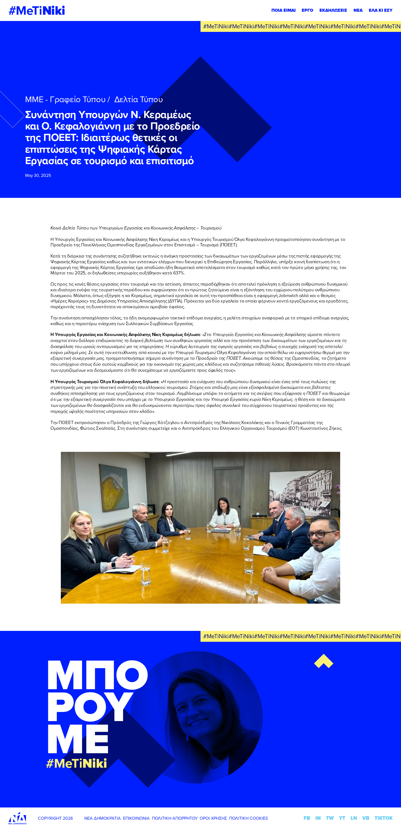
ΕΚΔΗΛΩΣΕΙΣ (333, 10)
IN (318, 818)
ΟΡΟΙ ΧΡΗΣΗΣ (213, 818)
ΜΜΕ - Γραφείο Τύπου (65, 99)
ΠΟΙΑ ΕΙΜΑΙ (283, 10)
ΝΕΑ (358, 10)
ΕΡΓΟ (307, 10)
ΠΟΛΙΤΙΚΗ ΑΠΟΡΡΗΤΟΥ (175, 818)
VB (365, 818)
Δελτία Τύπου (138, 99)
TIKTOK (384, 818)
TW (330, 818)
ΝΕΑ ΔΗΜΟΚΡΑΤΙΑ (102, 818)
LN (354, 818)
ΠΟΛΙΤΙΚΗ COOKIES (248, 818)
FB (307, 818)
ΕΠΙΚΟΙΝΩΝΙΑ (136, 818)
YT (342, 818)
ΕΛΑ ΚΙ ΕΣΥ (381, 10)
